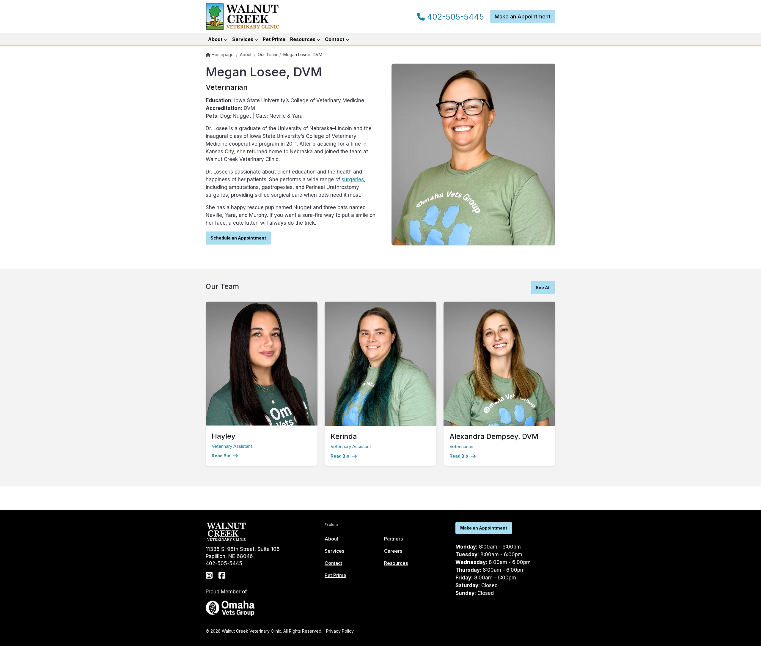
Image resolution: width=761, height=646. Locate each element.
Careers (393, 551)
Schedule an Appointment (238, 237)
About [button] (216, 39)
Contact (333, 563)
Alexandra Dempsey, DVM (493, 436)
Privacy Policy (340, 631)
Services (334, 551)
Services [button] (243, 39)
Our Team (267, 54)
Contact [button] (335, 39)
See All (543, 287)
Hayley (223, 436)
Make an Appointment (523, 16)
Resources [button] (303, 39)
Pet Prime (274, 39)
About (245, 54)
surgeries (353, 179)
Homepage (222, 54)
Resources (396, 563)
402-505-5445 (454, 17)
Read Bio (221, 455)
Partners (393, 539)
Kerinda (344, 436)
